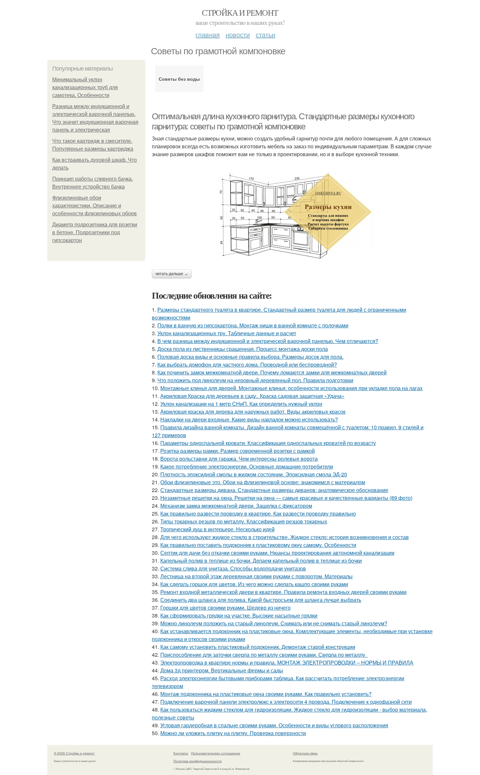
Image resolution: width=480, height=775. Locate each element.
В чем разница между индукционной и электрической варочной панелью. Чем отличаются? (267, 341)
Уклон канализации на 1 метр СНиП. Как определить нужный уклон (241, 403)
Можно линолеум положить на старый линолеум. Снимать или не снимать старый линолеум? (273, 623)
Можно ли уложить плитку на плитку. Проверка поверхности (233, 733)
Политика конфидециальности (197, 761)
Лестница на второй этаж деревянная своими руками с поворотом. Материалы (256, 576)
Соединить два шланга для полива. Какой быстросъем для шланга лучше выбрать (260, 599)
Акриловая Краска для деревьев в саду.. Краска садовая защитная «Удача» (252, 396)
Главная (208, 34)
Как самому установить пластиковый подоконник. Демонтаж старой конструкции (257, 647)
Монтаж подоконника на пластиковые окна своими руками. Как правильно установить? (266, 694)
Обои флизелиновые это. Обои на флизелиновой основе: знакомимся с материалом (262, 482)
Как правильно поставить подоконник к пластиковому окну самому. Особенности (258, 545)
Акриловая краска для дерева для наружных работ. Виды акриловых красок (252, 411)
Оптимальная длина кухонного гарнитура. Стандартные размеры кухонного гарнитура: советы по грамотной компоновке (283, 121)
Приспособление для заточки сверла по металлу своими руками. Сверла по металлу (264, 654)
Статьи (265, 34)
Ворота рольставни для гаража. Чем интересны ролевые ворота (239, 458)
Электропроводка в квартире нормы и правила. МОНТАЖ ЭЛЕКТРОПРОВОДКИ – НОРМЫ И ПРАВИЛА (286, 662)
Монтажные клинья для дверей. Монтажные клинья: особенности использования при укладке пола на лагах (291, 388)
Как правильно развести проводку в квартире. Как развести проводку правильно (258, 513)
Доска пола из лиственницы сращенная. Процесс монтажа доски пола (242, 349)
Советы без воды (179, 78)
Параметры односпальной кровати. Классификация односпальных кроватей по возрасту (268, 443)
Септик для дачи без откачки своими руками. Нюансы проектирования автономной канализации (277, 552)
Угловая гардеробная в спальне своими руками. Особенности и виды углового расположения (274, 725)
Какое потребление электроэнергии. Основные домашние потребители (246, 466)
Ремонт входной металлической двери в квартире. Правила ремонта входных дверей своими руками (283, 592)
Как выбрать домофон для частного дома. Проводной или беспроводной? (247, 364)
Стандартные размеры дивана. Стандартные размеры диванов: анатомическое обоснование (274, 490)
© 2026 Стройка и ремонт (74, 753)
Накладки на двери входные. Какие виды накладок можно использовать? (249, 419)
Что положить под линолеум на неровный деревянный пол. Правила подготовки (255, 380)
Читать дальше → (171, 274)
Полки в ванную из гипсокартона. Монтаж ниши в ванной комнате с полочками (252, 325)
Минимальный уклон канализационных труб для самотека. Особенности (85, 87)
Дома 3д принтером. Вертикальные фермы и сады (221, 670)
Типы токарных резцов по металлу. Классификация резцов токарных (243, 521)
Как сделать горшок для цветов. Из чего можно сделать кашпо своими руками (254, 584)
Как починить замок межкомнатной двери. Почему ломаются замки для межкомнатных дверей (272, 372)
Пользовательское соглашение (215, 753)
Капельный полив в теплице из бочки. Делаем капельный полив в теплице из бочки (261, 560)
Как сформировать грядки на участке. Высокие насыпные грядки (238, 615)
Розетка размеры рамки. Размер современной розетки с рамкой (237, 450)
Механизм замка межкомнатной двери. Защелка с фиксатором (236, 505)
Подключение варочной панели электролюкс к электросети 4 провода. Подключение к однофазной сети (286, 701)
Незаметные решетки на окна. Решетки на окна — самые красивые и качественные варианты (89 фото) (286, 498)
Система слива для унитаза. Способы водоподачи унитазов (233, 568)
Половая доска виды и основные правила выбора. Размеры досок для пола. (250, 356)
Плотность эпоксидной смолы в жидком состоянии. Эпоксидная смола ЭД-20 (253, 474)
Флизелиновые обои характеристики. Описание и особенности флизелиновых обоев (94, 205)
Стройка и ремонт (240, 12)
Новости (238, 34)
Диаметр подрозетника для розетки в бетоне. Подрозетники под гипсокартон (94, 232)
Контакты (180, 753)
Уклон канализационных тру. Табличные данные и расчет (226, 333)
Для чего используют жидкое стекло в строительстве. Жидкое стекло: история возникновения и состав (284, 537)
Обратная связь (305, 753)
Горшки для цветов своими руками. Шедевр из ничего (225, 607)
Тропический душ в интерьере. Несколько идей (217, 529)
